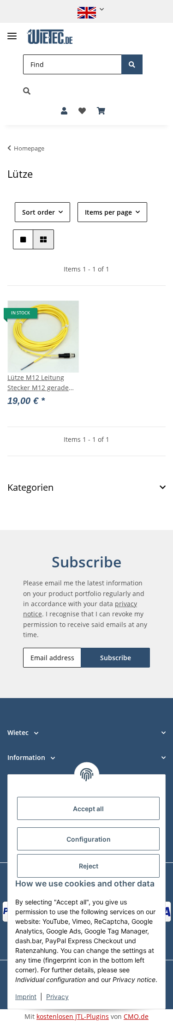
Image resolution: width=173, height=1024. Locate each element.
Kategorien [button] (30, 487)
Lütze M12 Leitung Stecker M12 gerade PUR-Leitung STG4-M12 (42, 383)
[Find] (132, 64)
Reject (88, 866)
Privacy (57, 996)
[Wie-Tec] (49, 36)
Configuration (88, 839)
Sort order (38, 212)
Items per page (108, 212)
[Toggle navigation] (12, 32)
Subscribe (115, 657)
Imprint (25, 996)
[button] (87, 9)
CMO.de (136, 1016)
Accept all (88, 809)
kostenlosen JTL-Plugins (72, 1016)
